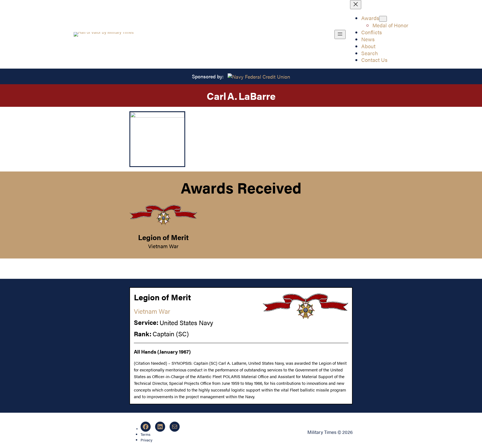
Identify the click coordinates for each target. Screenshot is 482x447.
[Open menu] (340, 34)
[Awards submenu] (383, 19)
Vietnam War (163, 246)
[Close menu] (355, 4)
